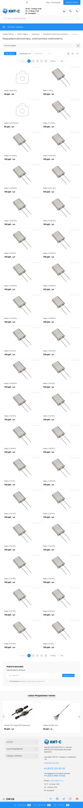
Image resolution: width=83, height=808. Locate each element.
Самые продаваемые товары (41, 696)
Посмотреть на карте (51, 763)
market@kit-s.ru (56, 780)
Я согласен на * (27, 681)
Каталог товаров (15, 27)
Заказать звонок (72, 2)
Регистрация (55, 2)
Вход (48, 2)
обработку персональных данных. (32, 681)
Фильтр (11, 53)
